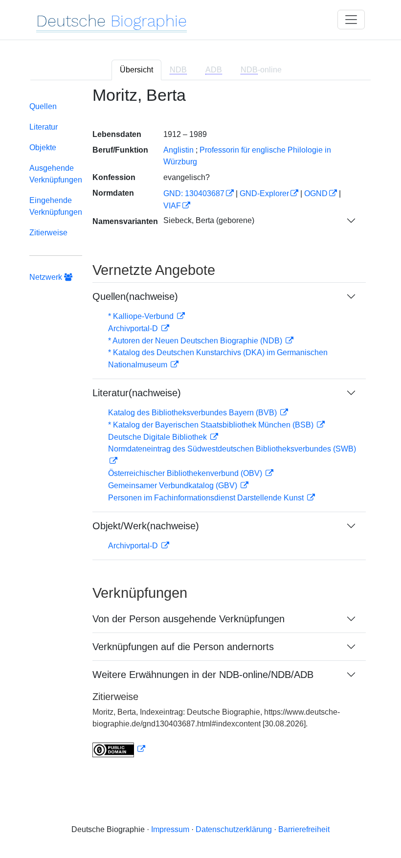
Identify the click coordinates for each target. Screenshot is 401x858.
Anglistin (178, 150)
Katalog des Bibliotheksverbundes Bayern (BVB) (193, 412)
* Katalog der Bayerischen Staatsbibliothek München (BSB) (211, 425)
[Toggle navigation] (351, 19)
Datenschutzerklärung (234, 829)
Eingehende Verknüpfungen (55, 206)
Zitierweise (48, 232)
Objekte (42, 147)
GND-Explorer (264, 193)
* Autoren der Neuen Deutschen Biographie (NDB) (196, 341)
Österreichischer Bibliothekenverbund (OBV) (186, 473)
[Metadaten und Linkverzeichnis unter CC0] (118, 749)
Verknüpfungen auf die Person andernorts (183, 646)
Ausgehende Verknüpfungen (55, 174)
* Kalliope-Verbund (142, 316)
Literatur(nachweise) (136, 392)
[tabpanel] (200, 427)
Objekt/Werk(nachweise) (145, 525)
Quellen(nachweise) (135, 296)
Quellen (43, 106)
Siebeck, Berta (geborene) (208, 220)
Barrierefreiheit (304, 829)
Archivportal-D (134, 328)
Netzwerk (46, 277)
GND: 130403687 (193, 193)
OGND (316, 193)
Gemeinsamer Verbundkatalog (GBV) (173, 485)
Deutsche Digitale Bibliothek (158, 437)
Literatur (43, 127)
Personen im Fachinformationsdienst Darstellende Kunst (207, 498)
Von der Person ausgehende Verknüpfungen (188, 618)
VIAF (172, 206)
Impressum (170, 829)
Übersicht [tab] (136, 70)
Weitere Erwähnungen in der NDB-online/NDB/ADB (202, 674)
